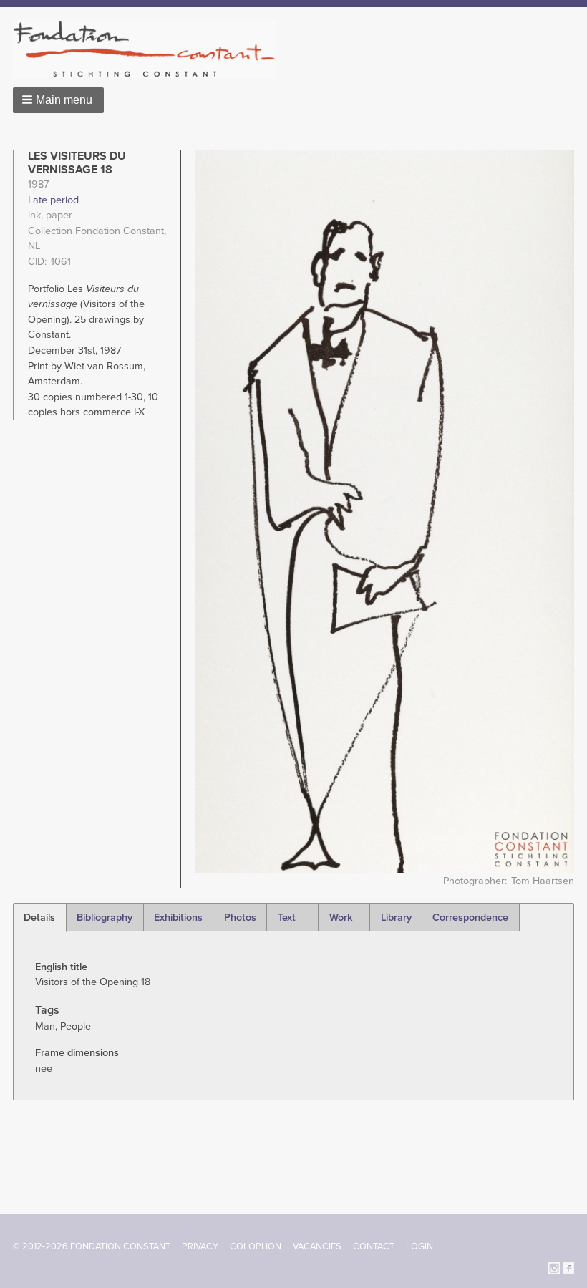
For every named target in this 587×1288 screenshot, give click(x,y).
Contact (373, 1246)
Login (419, 1246)
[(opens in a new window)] (554, 1267)
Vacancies (317, 1246)
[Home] (150, 49)
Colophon (255, 1246)
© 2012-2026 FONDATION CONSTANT (91, 1246)
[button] (58, 100)
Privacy (200, 1246)
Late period (53, 200)
